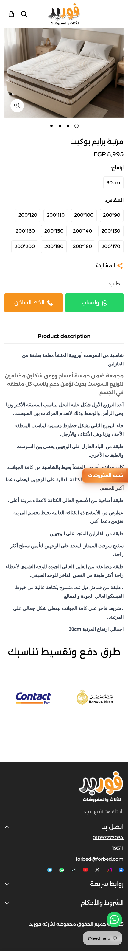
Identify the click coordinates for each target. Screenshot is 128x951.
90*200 (111, 215)
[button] (11, 14)
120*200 (27, 215)
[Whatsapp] (61, 870)
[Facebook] (121, 870)
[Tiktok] (73, 870)
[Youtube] (85, 870)
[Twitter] (97, 870)
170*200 (111, 246)
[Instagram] (109, 870)
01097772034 (108, 837)
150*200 (53, 231)
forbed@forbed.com (100, 859)
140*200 (82, 231)
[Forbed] (64, 14)
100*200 (83, 215)
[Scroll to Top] (11, 919)
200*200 (25, 246)
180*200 (82, 246)
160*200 (25, 231)
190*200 (53, 246)
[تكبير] (17, 105)
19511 (118, 848)
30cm (113, 182)
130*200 (111, 231)
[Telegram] (49, 870)
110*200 (56, 215)
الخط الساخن (29, 302)
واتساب (90, 302)
